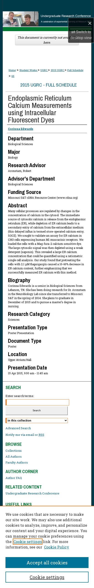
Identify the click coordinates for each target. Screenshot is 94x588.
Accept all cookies (47, 563)
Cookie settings (27, 541)
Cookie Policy (56, 547)
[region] (47, 547)
